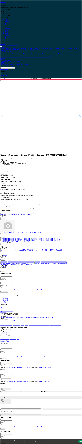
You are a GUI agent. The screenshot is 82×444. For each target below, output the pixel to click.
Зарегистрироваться (20, 409)
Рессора (11, 54)
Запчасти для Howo (20, 325)
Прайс (6, 38)
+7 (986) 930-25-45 (4, 70)
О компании (5, 300)
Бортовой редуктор (27, 53)
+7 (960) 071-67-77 (4, 72)
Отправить (3, 369)
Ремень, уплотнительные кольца (38, 57)
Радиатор (40, 48)
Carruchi (15, 157)
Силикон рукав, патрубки (67, 48)
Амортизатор (20, 53)
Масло (1, 61)
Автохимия (7, 28)
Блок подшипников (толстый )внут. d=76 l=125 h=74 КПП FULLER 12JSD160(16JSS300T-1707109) (20, 232)
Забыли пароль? (3, 390)
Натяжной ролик (27, 57)
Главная (2, 78)
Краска (1, 64)
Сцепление (7, 22)
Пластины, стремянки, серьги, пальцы (50, 53)
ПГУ (1, 51)
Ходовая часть (8, 23)
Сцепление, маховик (7, 51)
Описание (2, 162)
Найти (13, 67)
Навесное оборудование (10, 24)
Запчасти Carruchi (4, 320)
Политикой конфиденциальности (44, 289)
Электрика (7, 25)
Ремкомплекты (45, 48)
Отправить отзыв (4, 291)
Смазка (18, 61)
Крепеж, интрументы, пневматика (17, 57)
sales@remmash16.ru (4, 337)
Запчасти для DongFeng (47, 325)
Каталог (5, 78)
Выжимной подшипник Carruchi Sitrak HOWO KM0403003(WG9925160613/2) (16, 264)
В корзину (2, 161)
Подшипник (60, 53)
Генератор (8, 57)
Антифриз (5, 61)
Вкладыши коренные (12, 48)
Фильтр (2, 48)
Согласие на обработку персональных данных (9, 339)
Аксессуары (7, 29)
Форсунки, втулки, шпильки (22, 49)
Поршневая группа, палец (26, 48)
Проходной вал (67, 53)
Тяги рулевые (14, 53)
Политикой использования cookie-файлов (31, 441)
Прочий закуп (15, 66)
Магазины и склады (9, 37)
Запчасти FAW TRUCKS (13, 320)
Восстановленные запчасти (6, 66)
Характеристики (8, 162)
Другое (6, 30)
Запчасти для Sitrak (38, 325)
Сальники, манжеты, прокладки (54, 48)
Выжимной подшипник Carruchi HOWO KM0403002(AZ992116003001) (15, 241)
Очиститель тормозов (12, 61)
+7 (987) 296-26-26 (4, 69)
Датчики (19, 48)
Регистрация (6, 75)
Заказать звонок (3, 43)
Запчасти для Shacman (29, 325)
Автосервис (5, 31)
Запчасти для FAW (4, 325)
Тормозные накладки (17, 54)
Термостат (75, 48)
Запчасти (5, 297)
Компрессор (2, 57)
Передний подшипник (5, 54)
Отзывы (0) (14, 162)
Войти (8, 43)
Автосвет (2, 59)
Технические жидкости (10, 26)
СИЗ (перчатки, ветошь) (19, 64)
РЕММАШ (2, 2)
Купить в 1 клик (3, 160)
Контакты (5, 40)
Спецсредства (27, 64)
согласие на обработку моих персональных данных (19, 289)
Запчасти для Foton (12, 325)
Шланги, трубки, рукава (34, 49)
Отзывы (7, 35)
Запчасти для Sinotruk (56, 325)
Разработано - (5, 341)
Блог (4, 39)
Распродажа (5, 19)
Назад (42, 409)
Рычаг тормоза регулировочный (28, 54)
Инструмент (11, 64)
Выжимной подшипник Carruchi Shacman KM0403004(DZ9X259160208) (15, 252)
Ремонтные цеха (8, 36)
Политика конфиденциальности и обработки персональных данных (14, 340)
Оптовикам (5, 32)
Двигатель (7, 21)
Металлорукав (35, 48)
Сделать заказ (3, 358)
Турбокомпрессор (48, 57)
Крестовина (33, 53)
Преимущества (8, 34)
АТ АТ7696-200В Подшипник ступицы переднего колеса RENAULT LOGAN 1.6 (17, 214)
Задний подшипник (74, 53)
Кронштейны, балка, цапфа (6, 53)
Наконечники (39, 53)
